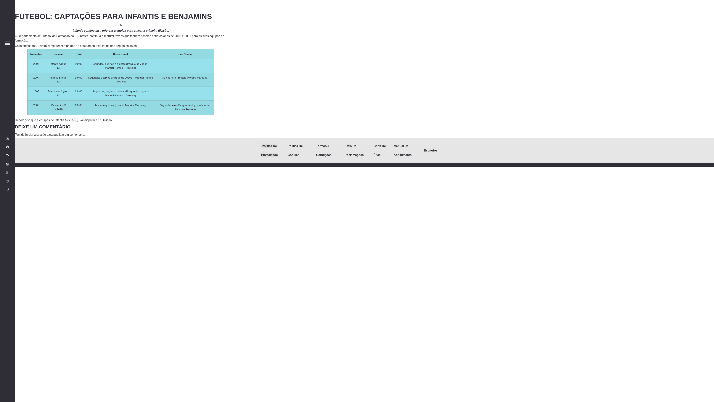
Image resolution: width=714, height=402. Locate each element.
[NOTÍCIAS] (7, 164)
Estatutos (431, 150)
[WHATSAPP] (7, 359)
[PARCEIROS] (7, 181)
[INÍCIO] (7, 138)
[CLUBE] (7, 147)
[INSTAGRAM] (7, 350)
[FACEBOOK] (7, 342)
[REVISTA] (7, 172)
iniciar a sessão (35, 134)
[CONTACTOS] (7, 189)
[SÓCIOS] (7, 155)
